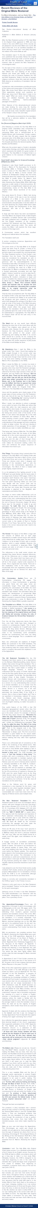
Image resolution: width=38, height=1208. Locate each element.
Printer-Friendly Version (10, 22)
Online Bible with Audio (10, 26)
